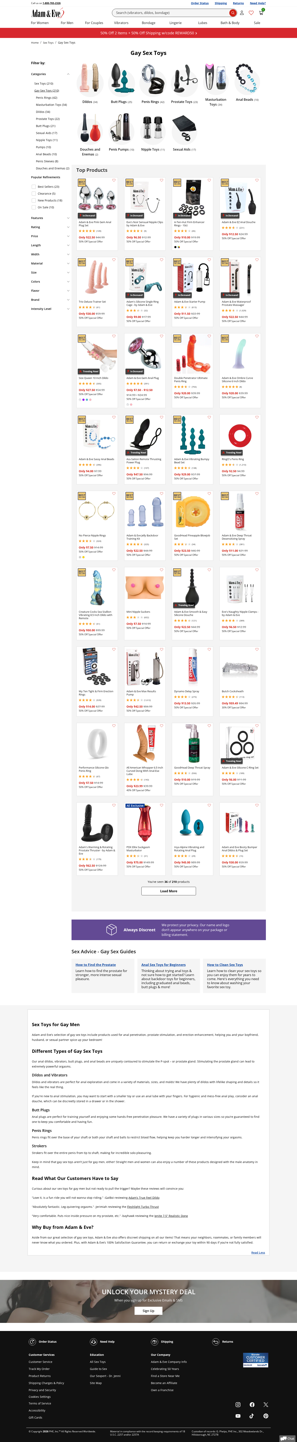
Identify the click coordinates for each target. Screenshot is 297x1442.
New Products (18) (50, 200)
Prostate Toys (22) (48, 119)
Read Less (258, 1252)
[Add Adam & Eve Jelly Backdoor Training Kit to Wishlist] (161, 493)
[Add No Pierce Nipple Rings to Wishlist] (114, 493)
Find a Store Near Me (165, 1376)
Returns (238, 3)
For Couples (94, 23)
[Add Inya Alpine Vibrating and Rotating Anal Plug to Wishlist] (209, 805)
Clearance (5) (46, 193)
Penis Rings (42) (46, 98)
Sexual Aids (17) (46, 133)
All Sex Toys (98, 1362)
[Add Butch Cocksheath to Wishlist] (257, 649)
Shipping (221, 3)
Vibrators (121, 23)
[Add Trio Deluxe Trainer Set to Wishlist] (114, 259)
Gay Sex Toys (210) (46, 90)
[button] (168, 891)
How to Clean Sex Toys (225, 965)
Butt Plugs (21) (45, 126)
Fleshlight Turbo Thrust (143, 1207)
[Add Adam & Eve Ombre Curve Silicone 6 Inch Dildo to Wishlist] (257, 336)
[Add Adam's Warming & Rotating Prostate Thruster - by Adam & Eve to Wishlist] (114, 805)
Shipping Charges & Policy (46, 1383)
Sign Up (148, 1311)
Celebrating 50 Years (165, 1369)
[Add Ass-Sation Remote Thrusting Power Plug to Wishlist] (161, 417)
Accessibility (37, 1410)
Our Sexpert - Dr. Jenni (105, 1376)
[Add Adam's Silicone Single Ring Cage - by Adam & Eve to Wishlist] (161, 259)
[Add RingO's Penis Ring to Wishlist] (257, 417)
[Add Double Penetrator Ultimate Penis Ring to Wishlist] (209, 336)
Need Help (107, 1341)
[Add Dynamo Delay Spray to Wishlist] (209, 649)
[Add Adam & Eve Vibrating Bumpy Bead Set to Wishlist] (209, 417)
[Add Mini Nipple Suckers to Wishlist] (161, 570)
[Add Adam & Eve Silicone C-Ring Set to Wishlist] (257, 725)
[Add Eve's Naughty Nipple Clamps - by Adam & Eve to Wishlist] (257, 570)
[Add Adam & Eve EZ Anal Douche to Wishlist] (257, 180)
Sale (257, 23)
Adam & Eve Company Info (169, 1362)
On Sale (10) (46, 207)
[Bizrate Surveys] (262, 1365)
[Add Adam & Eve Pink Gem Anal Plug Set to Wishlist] (114, 180)
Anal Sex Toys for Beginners (163, 965)
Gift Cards (35, 1417)
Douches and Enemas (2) (52, 168)
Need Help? (258, 3)
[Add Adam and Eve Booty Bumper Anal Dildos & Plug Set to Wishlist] (257, 805)
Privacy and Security (42, 1390)
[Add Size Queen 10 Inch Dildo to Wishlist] (114, 336)
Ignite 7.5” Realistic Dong (171, 1216)
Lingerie (176, 23)
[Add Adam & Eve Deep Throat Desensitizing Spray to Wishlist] (257, 493)
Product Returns (40, 1376)
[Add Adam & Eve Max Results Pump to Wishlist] (161, 649)
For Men (67, 23)
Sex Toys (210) (43, 83)
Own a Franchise (162, 1390)
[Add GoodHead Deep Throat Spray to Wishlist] (209, 725)
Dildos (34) (43, 112)
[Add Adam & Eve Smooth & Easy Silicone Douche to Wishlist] (209, 570)
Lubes (202, 23)
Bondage (148, 23)
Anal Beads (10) (46, 154)
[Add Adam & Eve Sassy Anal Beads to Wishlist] (114, 417)
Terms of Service (40, 1403)
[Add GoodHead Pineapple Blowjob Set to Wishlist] (209, 493)
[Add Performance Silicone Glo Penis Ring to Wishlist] (114, 725)
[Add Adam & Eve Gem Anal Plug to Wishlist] (161, 336)
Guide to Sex (98, 1369)
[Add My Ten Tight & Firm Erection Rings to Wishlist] (114, 649)
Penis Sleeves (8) (47, 161)
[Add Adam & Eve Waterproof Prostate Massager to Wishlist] (257, 259)
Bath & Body (230, 23)
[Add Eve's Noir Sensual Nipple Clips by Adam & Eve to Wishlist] (161, 180)
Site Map (96, 1383)
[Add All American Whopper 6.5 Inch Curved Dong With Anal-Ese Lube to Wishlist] (161, 725)
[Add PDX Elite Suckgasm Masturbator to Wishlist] (161, 805)
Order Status (200, 3)
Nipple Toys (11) (47, 140)
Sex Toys (48, 42)
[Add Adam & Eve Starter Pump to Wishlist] (209, 259)
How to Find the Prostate (96, 965)
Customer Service (40, 1362)
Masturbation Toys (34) (51, 105)
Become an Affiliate (164, 1383)
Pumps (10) (43, 147)
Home (35, 42)
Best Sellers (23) (48, 187)
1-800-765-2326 (52, 3)
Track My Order (39, 1369)
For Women (40, 23)
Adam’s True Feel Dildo (143, 1198)
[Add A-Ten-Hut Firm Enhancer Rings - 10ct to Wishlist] (209, 180)
